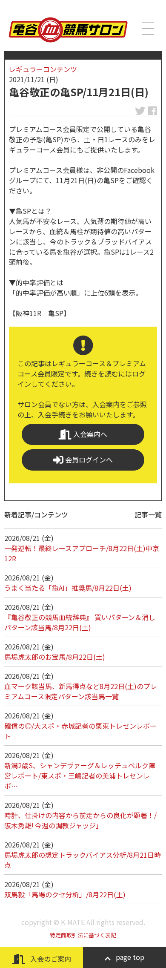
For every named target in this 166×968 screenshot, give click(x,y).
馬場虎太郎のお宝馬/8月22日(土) (54, 657)
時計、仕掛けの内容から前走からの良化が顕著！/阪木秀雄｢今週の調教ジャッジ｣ (80, 820)
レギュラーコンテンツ (43, 69)
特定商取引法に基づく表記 (83, 935)
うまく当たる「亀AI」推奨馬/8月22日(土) (68, 588)
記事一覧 (148, 514)
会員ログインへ (88, 459)
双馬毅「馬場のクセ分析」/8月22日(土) (65, 894)
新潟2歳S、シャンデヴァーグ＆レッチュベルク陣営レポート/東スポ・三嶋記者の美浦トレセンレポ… (79, 775)
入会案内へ (89, 434)
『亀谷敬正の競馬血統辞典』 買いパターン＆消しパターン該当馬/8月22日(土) (79, 622)
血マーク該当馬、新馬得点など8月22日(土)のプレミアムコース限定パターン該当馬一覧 (80, 691)
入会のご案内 (50, 959)
